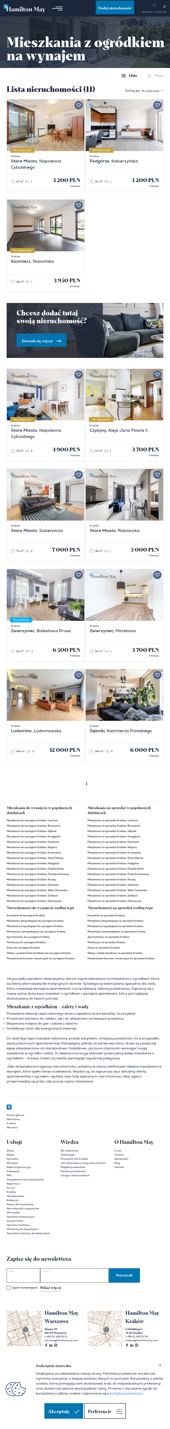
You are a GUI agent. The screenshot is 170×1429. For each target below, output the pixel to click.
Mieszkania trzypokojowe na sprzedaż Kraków (115, 926)
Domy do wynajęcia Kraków (23, 947)
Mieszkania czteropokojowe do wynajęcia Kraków (36, 931)
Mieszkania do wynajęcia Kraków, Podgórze (33, 863)
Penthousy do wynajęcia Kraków (26, 942)
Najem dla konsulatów (20, 1204)
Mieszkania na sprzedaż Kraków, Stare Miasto (115, 858)
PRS (9, 1175)
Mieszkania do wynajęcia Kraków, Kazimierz (33, 842)
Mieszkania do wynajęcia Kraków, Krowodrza (34, 852)
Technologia (68, 1155)
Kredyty (11, 1192)
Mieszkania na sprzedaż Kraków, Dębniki (111, 831)
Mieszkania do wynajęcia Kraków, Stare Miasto (35, 858)
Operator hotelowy (18, 1225)
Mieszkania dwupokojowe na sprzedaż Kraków (115, 921)
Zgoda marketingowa (36, 1288)
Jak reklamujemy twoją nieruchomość (83, 1163)
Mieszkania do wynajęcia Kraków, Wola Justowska (37, 890)
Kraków (11, 1123)
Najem (11, 1155)
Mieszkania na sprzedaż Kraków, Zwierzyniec (114, 901)
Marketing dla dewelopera (23, 1229)
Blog (117, 1163)
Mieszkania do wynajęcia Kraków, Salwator (33, 885)
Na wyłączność (69, 1150)
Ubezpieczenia (15, 1196)
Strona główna (15, 1115)
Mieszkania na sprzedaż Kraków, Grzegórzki (113, 836)
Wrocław (12, 1127)
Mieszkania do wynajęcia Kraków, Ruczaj (31, 879)
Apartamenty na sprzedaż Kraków (108, 937)
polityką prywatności (126, 1393)
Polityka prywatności (73, 1171)
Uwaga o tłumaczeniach (75, 1175)
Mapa (158, 75)
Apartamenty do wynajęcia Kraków (28, 937)
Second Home (15, 1221)
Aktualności (121, 1159)
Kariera (119, 1155)
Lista (133, 75)
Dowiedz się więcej (37, 341)
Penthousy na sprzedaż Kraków (106, 942)
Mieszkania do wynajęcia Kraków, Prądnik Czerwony (38, 874)
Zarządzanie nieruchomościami (25, 1179)
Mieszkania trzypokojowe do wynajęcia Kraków (35, 926)
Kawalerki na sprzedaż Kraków (106, 915)
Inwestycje (13, 1171)
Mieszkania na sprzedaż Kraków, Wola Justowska (117, 890)
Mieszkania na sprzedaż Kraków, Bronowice (113, 826)
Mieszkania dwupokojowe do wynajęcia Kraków (35, 921)
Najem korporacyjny (19, 1167)
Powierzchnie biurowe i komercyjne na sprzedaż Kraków (120, 958)
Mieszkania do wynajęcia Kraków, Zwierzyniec (34, 901)
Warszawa (13, 1119)
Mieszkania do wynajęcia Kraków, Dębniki (32, 831)
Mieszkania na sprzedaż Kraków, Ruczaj (111, 879)
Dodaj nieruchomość (115, 8)
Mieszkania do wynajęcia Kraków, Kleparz (32, 847)
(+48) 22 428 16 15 (56, 1336)
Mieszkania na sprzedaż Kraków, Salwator (113, 885)
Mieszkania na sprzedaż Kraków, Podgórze (113, 863)
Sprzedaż (12, 1159)
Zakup (10, 1150)
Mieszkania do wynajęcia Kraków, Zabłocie (32, 895)
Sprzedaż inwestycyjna (21, 1217)
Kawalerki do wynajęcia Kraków (26, 915)
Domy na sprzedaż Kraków (103, 947)
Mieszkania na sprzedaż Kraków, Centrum (112, 820)
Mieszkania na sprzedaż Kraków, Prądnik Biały (115, 869)
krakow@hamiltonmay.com (141, 1340)
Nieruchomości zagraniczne (23, 1208)
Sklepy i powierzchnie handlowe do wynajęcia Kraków (39, 953)
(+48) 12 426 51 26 (136, 1336)
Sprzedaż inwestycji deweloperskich (28, 1233)
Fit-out (11, 1188)
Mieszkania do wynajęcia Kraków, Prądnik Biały (35, 869)
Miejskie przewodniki (73, 1167)
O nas (117, 1150)
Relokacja (12, 1200)
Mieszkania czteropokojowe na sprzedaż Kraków (116, 931)
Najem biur (13, 1183)
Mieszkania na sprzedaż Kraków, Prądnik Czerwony (118, 874)
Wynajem (12, 1163)
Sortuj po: (142, 90)
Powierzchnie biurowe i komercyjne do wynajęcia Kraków (41, 958)
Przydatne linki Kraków (74, 1159)
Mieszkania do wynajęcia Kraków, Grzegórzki (33, 836)
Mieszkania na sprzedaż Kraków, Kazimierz (113, 842)
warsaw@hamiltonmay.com (61, 1340)
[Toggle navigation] (57, 8)
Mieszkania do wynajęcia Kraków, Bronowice (33, 826)
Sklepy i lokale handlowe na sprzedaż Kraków (114, 953)
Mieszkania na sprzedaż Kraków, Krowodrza (114, 852)
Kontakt (119, 1167)
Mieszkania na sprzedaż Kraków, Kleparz (112, 847)
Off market (13, 1212)
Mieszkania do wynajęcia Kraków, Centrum (32, 820)
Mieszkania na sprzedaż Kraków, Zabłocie (112, 895)
